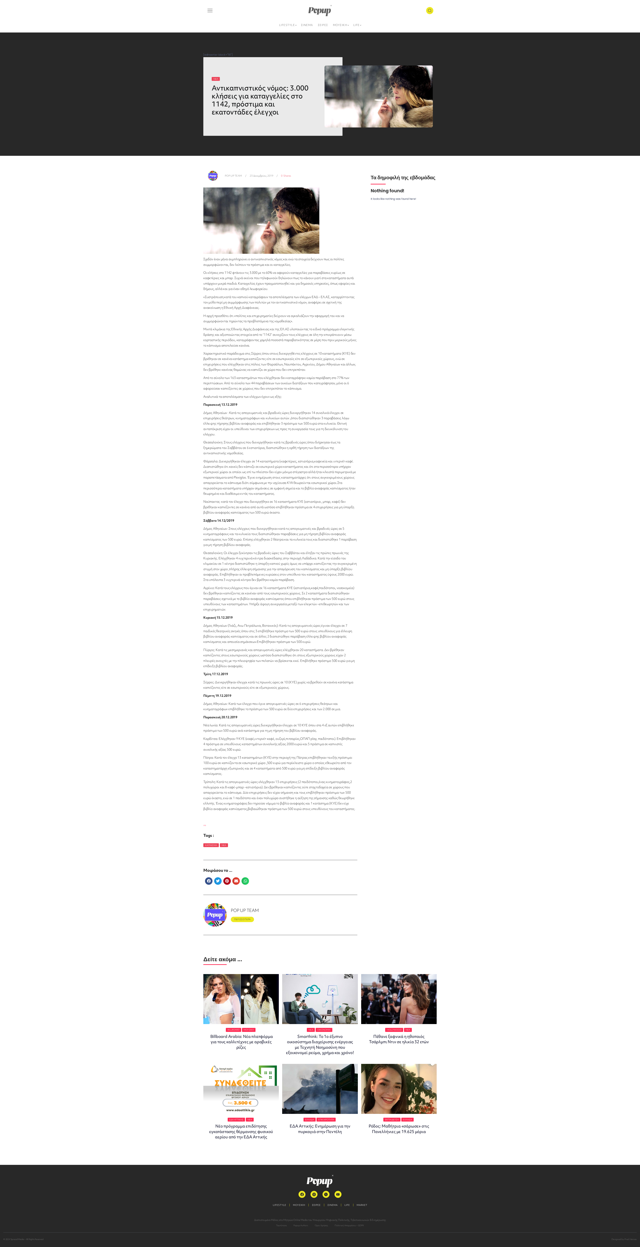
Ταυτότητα (281, 1225)
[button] (208, 881)
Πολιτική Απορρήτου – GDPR (349, 1225)
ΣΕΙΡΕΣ (316, 1205)
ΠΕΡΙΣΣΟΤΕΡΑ (242, 919)
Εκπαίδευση (392, 1119)
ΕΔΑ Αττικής (236, 1119)
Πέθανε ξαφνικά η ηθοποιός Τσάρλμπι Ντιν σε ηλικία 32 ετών (399, 1039)
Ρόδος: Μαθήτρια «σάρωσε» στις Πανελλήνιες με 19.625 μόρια (399, 1128)
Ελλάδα (309, 1119)
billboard (234, 1029)
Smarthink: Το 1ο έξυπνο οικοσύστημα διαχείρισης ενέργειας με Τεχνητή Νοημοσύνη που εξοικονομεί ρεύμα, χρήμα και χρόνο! (320, 1044)
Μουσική (249, 1029)
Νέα (224, 845)
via (204, 825)
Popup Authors (301, 1225)
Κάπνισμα (211, 845)
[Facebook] (302, 1194)
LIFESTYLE (279, 1205)
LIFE (347, 1205)
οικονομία (324, 1029)
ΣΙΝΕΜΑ (333, 1205)
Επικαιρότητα (326, 1119)
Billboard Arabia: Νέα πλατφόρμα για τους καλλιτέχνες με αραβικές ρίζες (241, 1042)
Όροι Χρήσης (321, 1225)
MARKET (362, 1205)
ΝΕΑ (216, 78)
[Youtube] (338, 1194)
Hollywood (394, 1029)
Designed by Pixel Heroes (624, 1239)
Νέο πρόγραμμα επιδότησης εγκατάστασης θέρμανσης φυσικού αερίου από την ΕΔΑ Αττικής (241, 1131)
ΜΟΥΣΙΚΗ (299, 1205)
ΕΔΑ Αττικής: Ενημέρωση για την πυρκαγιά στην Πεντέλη (320, 1128)
